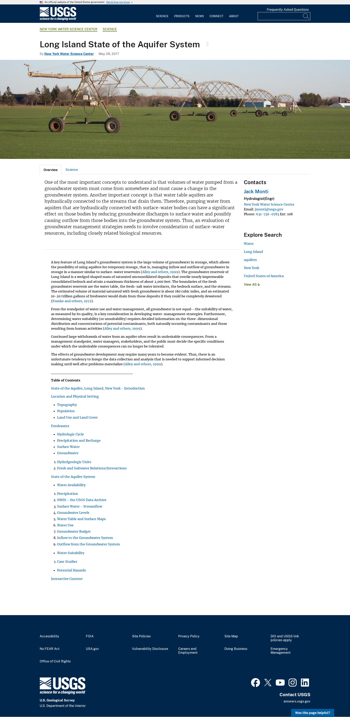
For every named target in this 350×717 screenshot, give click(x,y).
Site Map (231, 636)
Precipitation (67, 494)
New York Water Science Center (68, 29)
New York (251, 268)
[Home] (58, 19)
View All (250, 284)
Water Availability (71, 485)
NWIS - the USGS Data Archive (81, 500)
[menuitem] (162, 14)
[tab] (51, 169)
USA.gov (92, 649)
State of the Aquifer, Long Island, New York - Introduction (98, 388)
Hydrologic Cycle (70, 434)
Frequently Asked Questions (288, 10)
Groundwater (67, 453)
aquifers (250, 260)
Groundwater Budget (74, 531)
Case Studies (67, 562)
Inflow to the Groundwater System (85, 538)
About (234, 16)
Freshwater (60, 426)
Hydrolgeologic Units (74, 462)
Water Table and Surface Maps (81, 519)
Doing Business (235, 649)
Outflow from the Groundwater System (88, 544)
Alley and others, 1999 (160, 272)
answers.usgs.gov (297, 701)
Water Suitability (70, 553)
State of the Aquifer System (73, 477)
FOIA (90, 636)
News (199, 16)
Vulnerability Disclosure (150, 649)
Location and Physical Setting (75, 396)
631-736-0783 (267, 214)
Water (249, 244)
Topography (67, 405)
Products (181, 16)
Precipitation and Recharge (79, 440)
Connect (216, 16)
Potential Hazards (71, 570)
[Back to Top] (335, 702)
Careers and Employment (187, 651)
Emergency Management (280, 651)
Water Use (65, 525)
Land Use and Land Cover (77, 417)
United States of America (264, 276)
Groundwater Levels (73, 513)
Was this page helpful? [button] (312, 713)
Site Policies (141, 636)
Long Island (253, 252)
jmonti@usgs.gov (269, 209)
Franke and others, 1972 (71, 301)
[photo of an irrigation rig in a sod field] (175, 109)
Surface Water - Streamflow (79, 506)
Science (162, 16)
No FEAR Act (49, 649)
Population (66, 411)
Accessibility (49, 636)
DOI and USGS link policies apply (285, 638)
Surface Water (68, 447)
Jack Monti (256, 191)
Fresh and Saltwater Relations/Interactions (92, 468)
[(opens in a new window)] (255, 682)
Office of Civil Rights (55, 661)
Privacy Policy (189, 636)
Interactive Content (67, 579)
